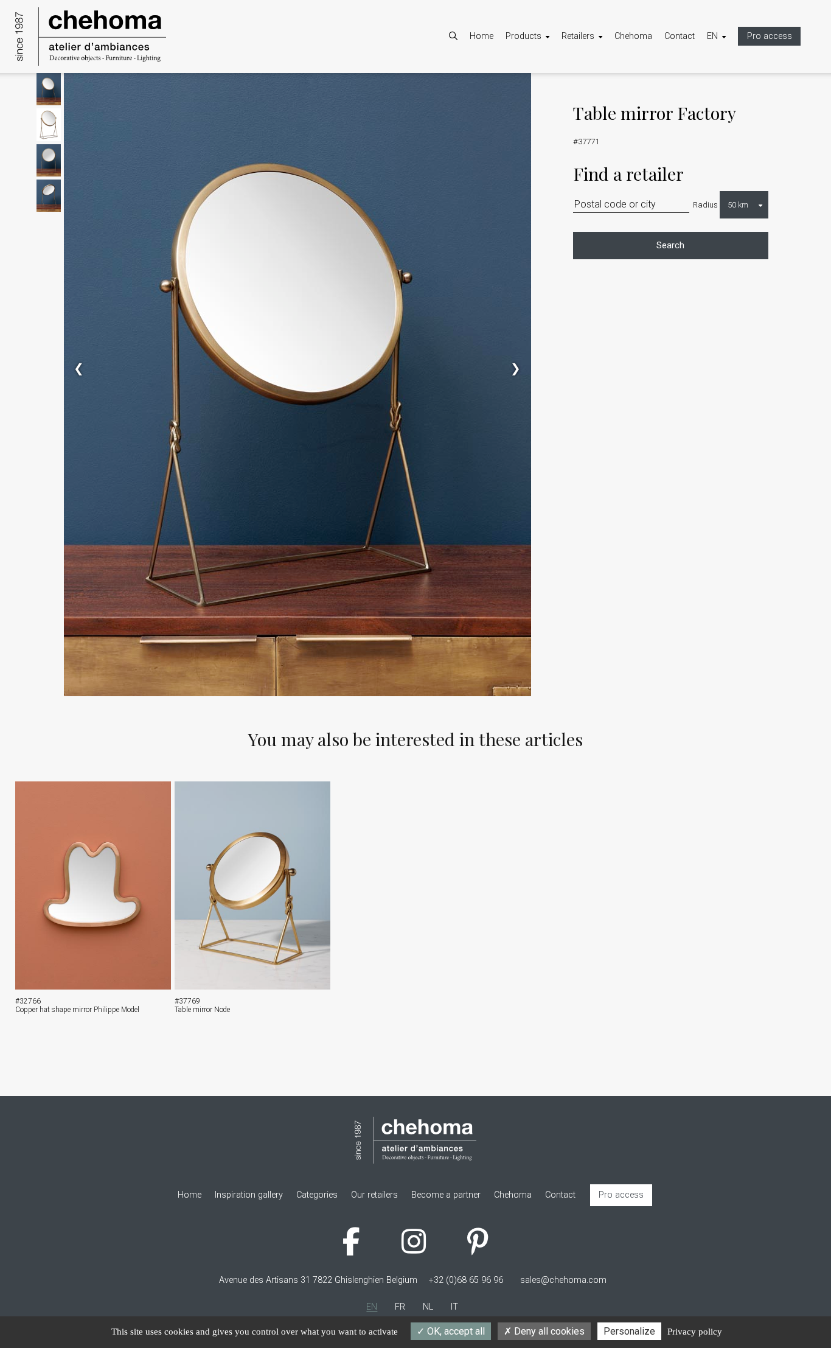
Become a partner (608, 88)
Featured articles (550, 104)
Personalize (629, 1331)
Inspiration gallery (552, 120)
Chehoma (633, 36)
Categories (538, 88)
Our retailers (597, 104)
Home (481, 36)
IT (722, 120)
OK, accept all (455, 1331)
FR (724, 88)
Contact (679, 36)
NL (724, 104)
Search (670, 245)
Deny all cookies (548, 1331)
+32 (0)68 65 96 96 (466, 1280)
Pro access (769, 36)
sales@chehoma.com (563, 1280)
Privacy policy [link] (694, 1331)
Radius (705, 204)
